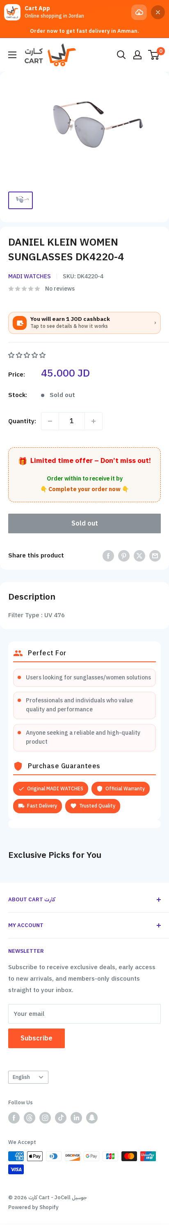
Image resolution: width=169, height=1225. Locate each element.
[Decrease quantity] (50, 421)
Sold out (84, 523)
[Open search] (121, 54)
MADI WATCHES (29, 276)
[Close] (158, 12)
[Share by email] (155, 556)
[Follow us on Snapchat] (92, 1117)
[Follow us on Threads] (29, 1117)
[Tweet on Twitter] (139, 556)
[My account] (137, 54)
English (21, 1077)
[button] (27, 355)
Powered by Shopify (33, 1207)
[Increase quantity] (93, 421)
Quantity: (22, 421)
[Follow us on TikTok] (60, 1117)
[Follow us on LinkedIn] (76, 1117)
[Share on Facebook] (108, 556)
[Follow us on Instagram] (45, 1117)
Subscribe (37, 1038)
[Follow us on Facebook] (14, 1117)
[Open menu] (12, 55)
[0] (154, 55)
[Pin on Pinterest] (124, 556)
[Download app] (139, 12)
